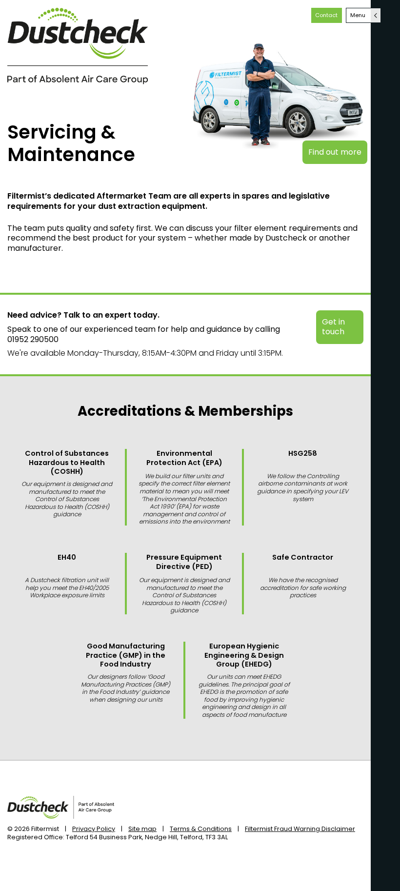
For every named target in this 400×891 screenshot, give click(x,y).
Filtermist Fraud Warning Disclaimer (300, 829)
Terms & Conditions (201, 829)
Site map (142, 829)
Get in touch (333, 327)
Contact (326, 15)
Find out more (334, 152)
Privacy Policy (93, 829)
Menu (357, 15)
